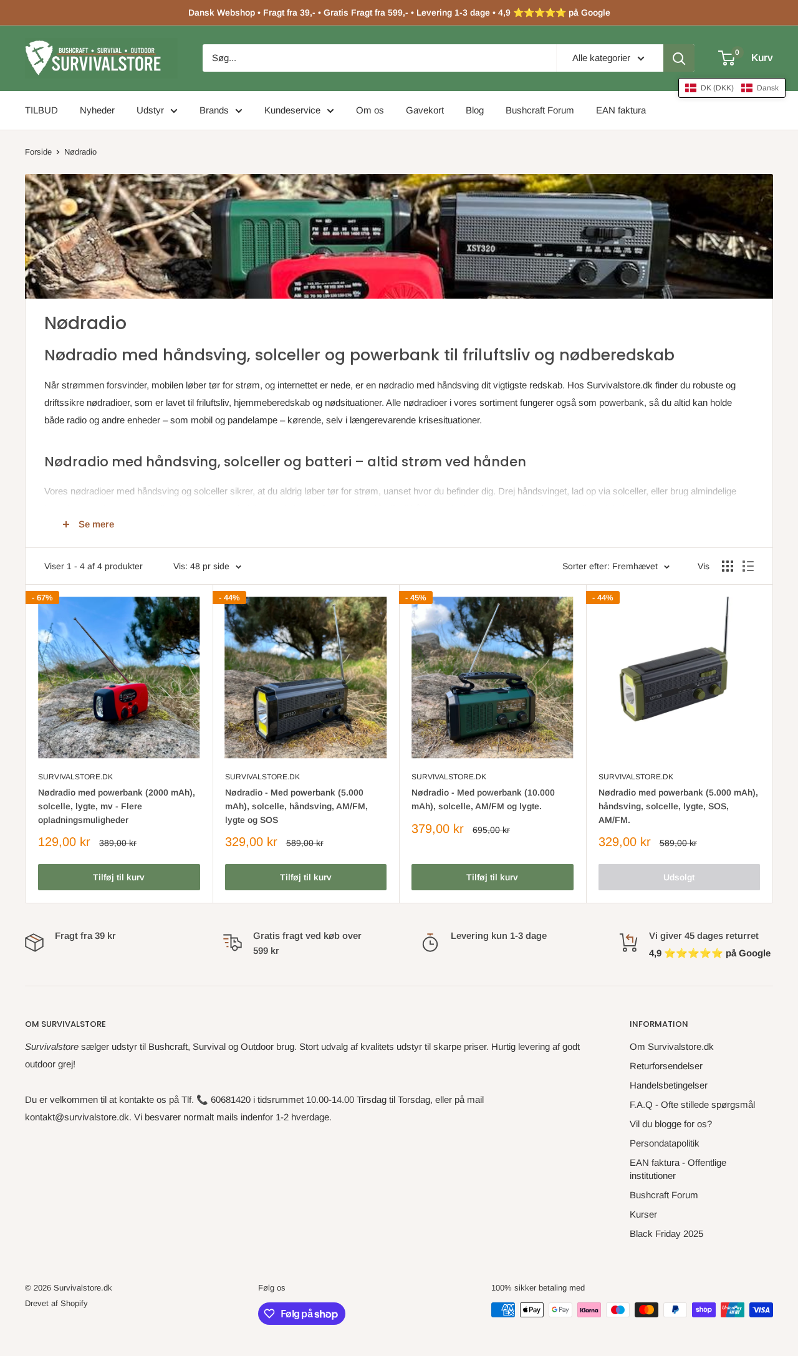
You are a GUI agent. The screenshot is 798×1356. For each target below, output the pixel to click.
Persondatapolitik (664, 1143)
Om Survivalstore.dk (672, 1046)
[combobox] (379, 58)
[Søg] (679, 58)
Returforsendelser (666, 1065)
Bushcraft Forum (540, 110)
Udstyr (150, 110)
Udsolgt (679, 877)
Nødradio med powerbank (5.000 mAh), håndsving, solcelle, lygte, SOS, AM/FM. (678, 805)
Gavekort (425, 110)
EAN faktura (621, 110)
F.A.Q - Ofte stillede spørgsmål (692, 1104)
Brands (214, 110)
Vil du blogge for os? (671, 1123)
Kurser (643, 1214)
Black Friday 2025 (666, 1233)
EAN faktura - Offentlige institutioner (678, 1169)
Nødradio (80, 151)
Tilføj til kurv (119, 877)
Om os (370, 110)
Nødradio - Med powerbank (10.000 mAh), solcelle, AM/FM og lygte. (483, 799)
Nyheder (97, 110)
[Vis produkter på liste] (748, 566)
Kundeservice (292, 110)
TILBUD (41, 110)
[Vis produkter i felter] (727, 566)
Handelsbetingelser (669, 1085)
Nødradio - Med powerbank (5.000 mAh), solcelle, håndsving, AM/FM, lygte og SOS (296, 805)
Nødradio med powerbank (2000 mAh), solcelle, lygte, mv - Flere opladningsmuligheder (116, 805)
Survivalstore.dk (75, 776)
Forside (38, 151)
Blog (475, 110)
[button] (732, 88)
